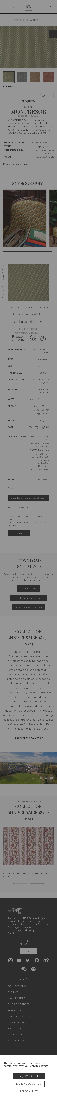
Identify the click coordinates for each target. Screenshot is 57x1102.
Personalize (28, 1091)
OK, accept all (29, 1076)
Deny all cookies (28, 1083)
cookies (23, 1063)
